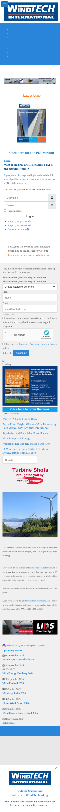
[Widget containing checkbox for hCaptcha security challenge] (27, 334)
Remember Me (15, 210)
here (12, 805)
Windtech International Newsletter (24, 318)
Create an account (17, 229)
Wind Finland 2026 (13, 683)
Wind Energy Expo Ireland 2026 (20, 712)
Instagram (19, 646)
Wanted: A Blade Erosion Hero (19, 419)
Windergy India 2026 (14, 693)
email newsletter (41, 568)
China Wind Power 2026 (16, 703)
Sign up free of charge (15, 175)
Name (5, 291)
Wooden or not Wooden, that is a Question (26, 443)
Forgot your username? (19, 225)
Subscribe (7, 353)
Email (5, 303)
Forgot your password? (19, 221)
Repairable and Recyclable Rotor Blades (25, 433)
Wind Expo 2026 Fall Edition (18, 659)
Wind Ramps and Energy (16, 438)
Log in (30, 216)
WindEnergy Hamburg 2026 (17, 673)
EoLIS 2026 (8, 722)
